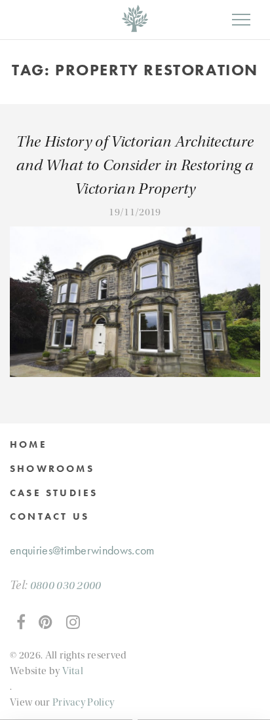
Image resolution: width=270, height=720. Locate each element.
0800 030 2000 (66, 585)
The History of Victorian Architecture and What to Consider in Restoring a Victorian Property (135, 165)
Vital (73, 671)
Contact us (49, 516)
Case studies (54, 492)
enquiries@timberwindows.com (82, 550)
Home (28, 444)
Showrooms (52, 468)
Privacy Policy (83, 702)
